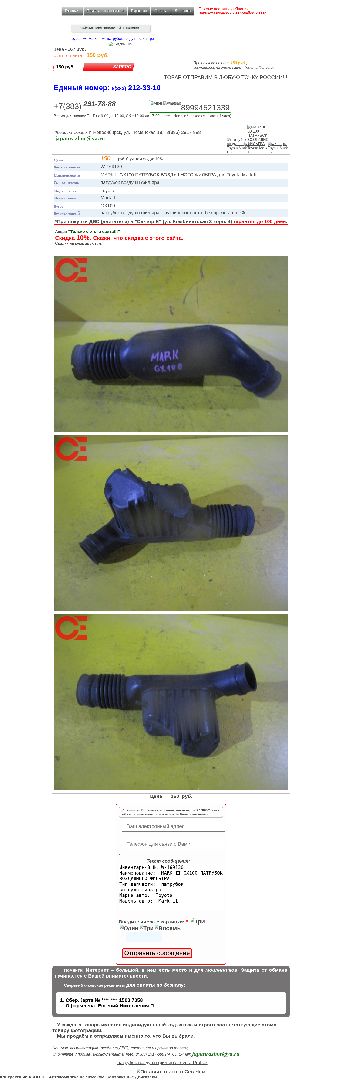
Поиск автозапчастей (105, 11)
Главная (72, 11)
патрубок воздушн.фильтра (130, 39)
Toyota (75, 39)
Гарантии (139, 11)
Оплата (160, 11)
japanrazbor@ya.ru (80, 138)
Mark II (93, 39)
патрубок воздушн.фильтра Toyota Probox (162, 1062)
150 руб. (65, 66)
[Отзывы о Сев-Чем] (171, 1071)
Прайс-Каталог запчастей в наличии (108, 28)
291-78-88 (99, 104)
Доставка (183, 11)
